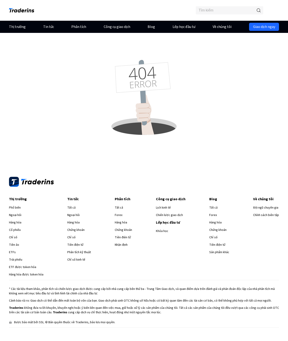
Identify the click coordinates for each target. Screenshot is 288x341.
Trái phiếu (15, 260)
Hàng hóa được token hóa (26, 275)
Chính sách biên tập (266, 215)
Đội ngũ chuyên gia (265, 208)
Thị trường (17, 26)
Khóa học (162, 231)
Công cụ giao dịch (117, 26)
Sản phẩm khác (219, 252)
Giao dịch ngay (264, 26)
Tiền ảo (14, 245)
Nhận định (121, 245)
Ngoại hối (15, 215)
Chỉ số (13, 237)
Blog (151, 26)
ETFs (12, 252)
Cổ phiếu (15, 230)
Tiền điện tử (75, 245)
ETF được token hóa (22, 267)
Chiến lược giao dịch (169, 215)
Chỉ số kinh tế (76, 260)
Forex (118, 215)
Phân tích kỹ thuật (79, 252)
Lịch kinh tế (163, 208)
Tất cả (71, 208)
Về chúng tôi (222, 26)
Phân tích (78, 26)
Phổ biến (15, 208)
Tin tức (48, 26)
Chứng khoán (76, 230)
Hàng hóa (15, 223)
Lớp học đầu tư (184, 26)
